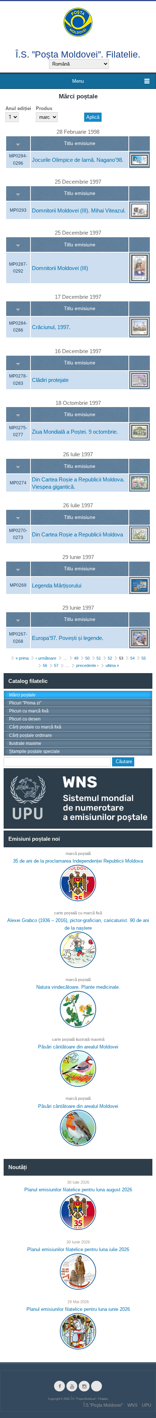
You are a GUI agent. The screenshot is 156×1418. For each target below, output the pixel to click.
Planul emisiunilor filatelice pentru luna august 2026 (78, 1189)
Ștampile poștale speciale (34, 751)
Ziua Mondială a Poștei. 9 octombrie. (75, 432)
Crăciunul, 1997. (51, 327)
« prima (22, 658)
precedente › (87, 666)
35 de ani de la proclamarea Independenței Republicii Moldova (78, 861)
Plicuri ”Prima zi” (25, 703)
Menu (78, 81)
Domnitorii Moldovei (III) (60, 268)
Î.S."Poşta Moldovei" (103, 1405)
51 (99, 658)
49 (76, 658)
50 (87, 658)
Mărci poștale (22, 695)
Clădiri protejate (50, 380)
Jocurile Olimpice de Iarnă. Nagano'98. (77, 160)
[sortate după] (18, 144)
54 (132, 658)
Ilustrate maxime (25, 743)
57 (56, 666)
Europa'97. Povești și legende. (67, 638)
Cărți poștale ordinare (30, 735)
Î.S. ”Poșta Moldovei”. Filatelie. (78, 54)
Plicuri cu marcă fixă (29, 711)
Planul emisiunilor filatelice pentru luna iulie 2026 (78, 1249)
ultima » (112, 666)
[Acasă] (78, 21)
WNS (132, 1405)
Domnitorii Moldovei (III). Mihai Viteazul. (79, 210)
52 (110, 658)
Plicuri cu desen (25, 719)
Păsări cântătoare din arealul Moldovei (78, 1047)
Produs (44, 108)
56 (45, 666)
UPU (146, 1405)
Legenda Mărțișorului (56, 586)
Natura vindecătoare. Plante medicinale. (78, 987)
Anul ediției (18, 108)
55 (143, 658)
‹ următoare (46, 658)
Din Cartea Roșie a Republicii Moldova (77, 534)
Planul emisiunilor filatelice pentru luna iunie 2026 (78, 1309)
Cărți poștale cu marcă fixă (35, 727)
